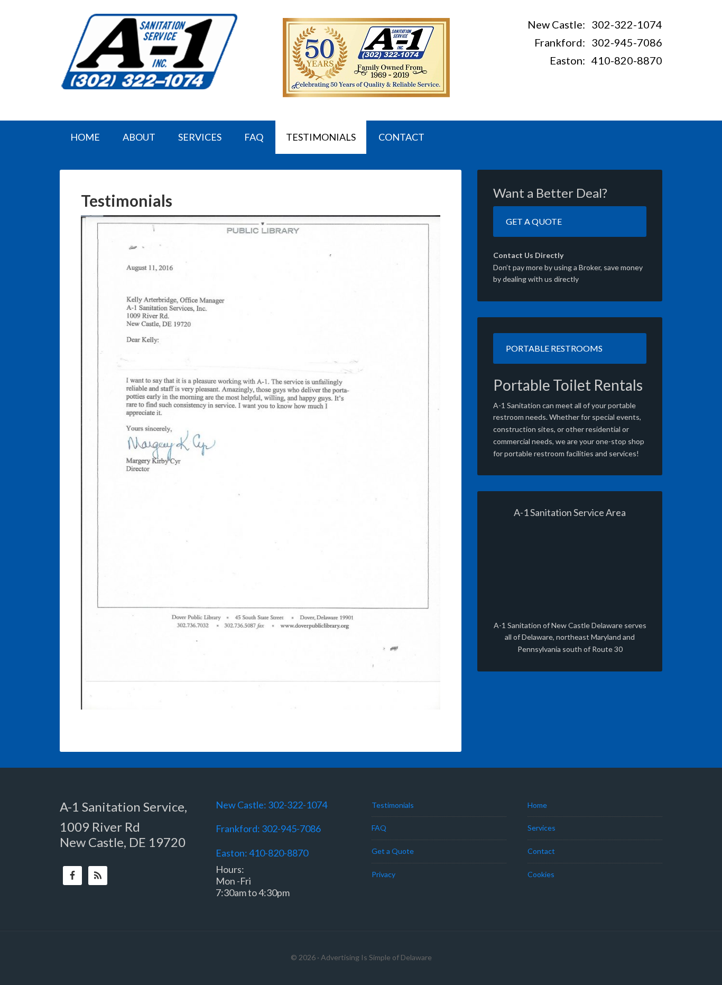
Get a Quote (534, 221)
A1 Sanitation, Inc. (149, 50)
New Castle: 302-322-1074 (594, 24)
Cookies (540, 874)
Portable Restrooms (554, 348)
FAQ (379, 827)
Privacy (383, 874)
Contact (541, 850)
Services (541, 827)
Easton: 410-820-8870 (606, 60)
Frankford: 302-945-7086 (598, 42)
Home (537, 804)
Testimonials (393, 804)
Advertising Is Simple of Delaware (376, 957)
